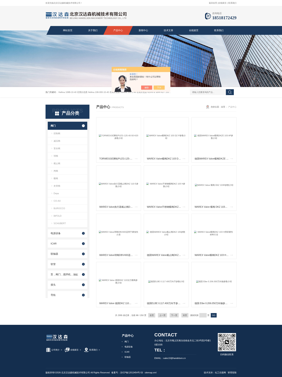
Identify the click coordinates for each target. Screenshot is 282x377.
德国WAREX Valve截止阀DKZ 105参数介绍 (167, 255)
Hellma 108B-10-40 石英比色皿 (72, 92)
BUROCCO (59, 208)
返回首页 (213, 3)
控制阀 (57, 133)
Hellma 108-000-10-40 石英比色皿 (104, 92)
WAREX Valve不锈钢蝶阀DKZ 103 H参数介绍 (167, 207)
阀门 (53, 125)
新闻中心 (143, 30)
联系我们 (232, 3)
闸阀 (56, 171)
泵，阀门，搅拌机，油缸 (64, 274)
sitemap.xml (150, 372)
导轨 (53, 295)
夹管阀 (57, 186)
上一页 (162, 315)
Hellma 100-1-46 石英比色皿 (133, 92)
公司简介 (55, 350)
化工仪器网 (220, 372)
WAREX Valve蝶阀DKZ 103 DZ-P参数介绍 (167, 158)
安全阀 (57, 148)
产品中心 (118, 30)
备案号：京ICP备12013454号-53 (127, 372)
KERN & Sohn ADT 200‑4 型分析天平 (164, 92)
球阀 (56, 156)
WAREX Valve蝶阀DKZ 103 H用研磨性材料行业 (215, 255)
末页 (185, 315)
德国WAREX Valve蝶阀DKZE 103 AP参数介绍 (215, 158)
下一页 (174, 315)
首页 (223, 107)
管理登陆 (232, 372)
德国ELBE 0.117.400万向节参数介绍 (166, 303)
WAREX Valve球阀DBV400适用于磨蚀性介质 (119, 255)
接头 (53, 284)
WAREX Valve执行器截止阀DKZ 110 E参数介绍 (119, 207)
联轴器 (54, 254)
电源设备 (56, 233)
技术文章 (168, 30)
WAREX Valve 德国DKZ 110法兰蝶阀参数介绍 (119, 303)
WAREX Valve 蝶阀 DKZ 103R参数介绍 (215, 207)
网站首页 (67, 30)
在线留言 (222, 3)
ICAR (54, 243)
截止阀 (57, 163)
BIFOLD (58, 216)
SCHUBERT (60, 223)
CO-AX (57, 201)
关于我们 (93, 30)
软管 (53, 264)
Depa (56, 193)
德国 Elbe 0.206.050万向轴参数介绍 (213, 303)
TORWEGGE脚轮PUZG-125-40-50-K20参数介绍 (119, 158)
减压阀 (57, 141)
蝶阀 (56, 178)
